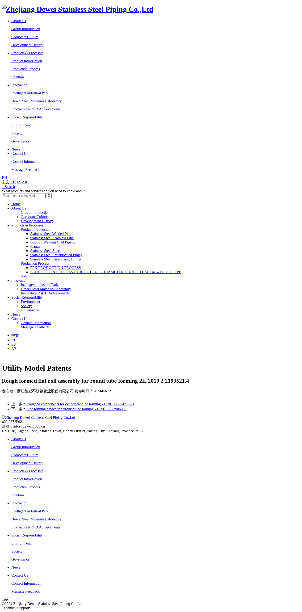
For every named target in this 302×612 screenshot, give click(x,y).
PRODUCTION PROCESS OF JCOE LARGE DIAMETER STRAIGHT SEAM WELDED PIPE (105, 272)
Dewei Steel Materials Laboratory (36, 101)
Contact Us (19, 153)
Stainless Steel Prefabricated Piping (56, 255)
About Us (18, 21)
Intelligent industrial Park (30, 93)
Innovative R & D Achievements (35, 109)
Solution (17, 77)
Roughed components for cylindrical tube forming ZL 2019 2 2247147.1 (80, 404)
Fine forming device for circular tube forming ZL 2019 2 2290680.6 (76, 409)
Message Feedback (25, 170)
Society (16, 133)
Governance (20, 141)
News (15, 149)
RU (13, 182)
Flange (35, 246)
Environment (21, 125)
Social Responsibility (27, 117)
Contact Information (26, 161)
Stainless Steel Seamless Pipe (52, 238)
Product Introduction (26, 61)
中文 (5, 182)
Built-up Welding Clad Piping (52, 242)
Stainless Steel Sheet (45, 251)
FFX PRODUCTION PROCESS (55, 268)
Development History (27, 45)
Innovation (19, 85)
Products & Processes (27, 53)
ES (19, 182)
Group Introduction (25, 29)
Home (16, 204)
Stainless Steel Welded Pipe (50, 234)
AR (24, 182)
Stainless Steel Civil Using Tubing (55, 259)
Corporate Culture (24, 37)
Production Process (25, 69)
